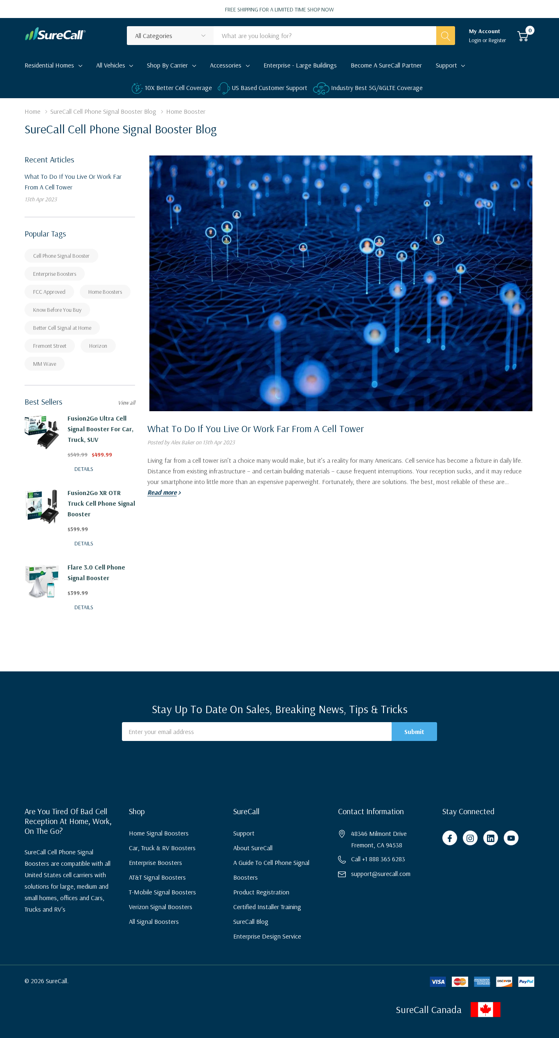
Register (497, 40)
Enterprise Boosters (54, 273)
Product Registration (261, 892)
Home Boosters (105, 291)
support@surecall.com (380, 873)
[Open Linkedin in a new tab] (491, 838)
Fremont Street (49, 345)
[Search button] (445, 35)
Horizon (98, 345)
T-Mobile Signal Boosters (162, 892)
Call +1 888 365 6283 (378, 859)
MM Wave (44, 363)
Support (446, 65)
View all (126, 402)
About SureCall (253, 848)
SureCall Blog (250, 921)
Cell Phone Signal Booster (61, 255)
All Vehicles (110, 65)
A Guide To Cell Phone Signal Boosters (271, 869)
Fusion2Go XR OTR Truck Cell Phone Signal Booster (101, 503)
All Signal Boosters (154, 921)
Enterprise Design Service (267, 936)
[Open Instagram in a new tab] (470, 838)
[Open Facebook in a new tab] (450, 838)
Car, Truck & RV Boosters (162, 848)
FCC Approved (49, 291)
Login (475, 40)
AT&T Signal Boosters (157, 877)
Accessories (225, 65)
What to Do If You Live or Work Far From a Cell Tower (255, 428)
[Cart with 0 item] (522, 35)
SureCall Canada (429, 1009)
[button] (512, 1009)
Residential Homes (49, 65)
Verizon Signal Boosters (160, 907)
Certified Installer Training (267, 907)
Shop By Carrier (167, 65)
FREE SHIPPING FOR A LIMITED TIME (279, 9)
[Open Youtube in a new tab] (511, 838)
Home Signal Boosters (159, 833)
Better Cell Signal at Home (62, 327)
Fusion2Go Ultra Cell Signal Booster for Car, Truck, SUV (100, 429)
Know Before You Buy (57, 309)
